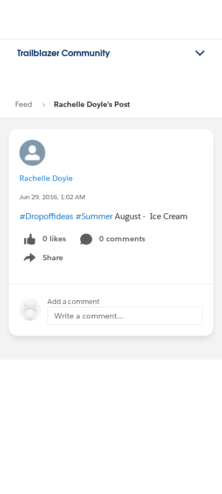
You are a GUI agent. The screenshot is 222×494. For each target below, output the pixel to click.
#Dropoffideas (46, 216)
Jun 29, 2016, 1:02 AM (52, 196)
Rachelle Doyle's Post (92, 104)
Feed (23, 104)
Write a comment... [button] (88, 316)
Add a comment (73, 301)
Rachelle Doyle (46, 178)
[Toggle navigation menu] (200, 53)
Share (42, 260)
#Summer (94, 216)
